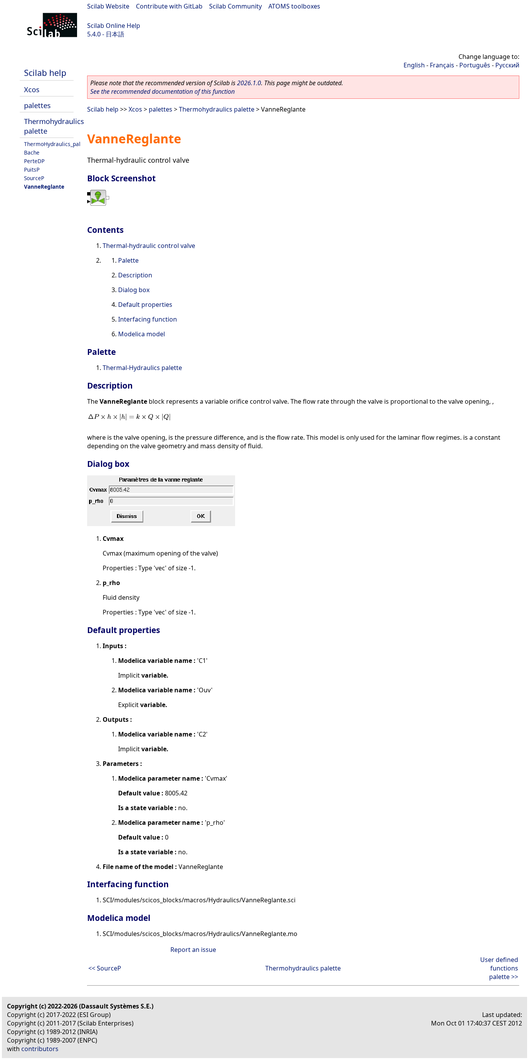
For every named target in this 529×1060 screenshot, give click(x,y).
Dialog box (133, 290)
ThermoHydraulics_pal (52, 144)
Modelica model (141, 334)
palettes (37, 105)
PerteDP (34, 161)
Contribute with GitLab (169, 6)
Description (135, 275)
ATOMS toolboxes (294, 6)
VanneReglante (44, 186)
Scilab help (45, 72)
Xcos (32, 89)
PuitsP (32, 169)
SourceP (34, 178)
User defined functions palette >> (499, 968)
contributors (39, 1049)
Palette (128, 260)
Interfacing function (147, 319)
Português (474, 65)
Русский (507, 65)
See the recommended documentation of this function (162, 91)
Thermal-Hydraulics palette (142, 367)
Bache (32, 152)
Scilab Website (108, 6)
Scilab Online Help (113, 25)
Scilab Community (235, 6)
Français (442, 65)
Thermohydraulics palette (216, 109)
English (414, 65)
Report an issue (193, 949)
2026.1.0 (249, 83)
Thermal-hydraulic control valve (149, 245)
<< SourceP (104, 968)
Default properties (145, 304)
